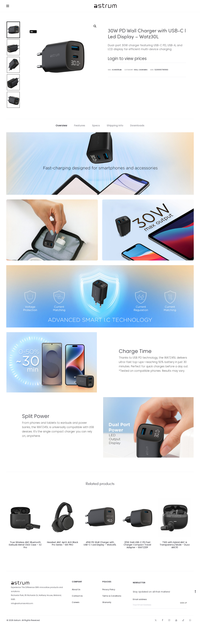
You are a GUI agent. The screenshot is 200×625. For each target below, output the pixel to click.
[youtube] (176, 620)
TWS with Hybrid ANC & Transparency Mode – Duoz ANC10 (175, 545)
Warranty (106, 602)
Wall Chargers (141, 70)
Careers (75, 602)
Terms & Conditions (111, 596)
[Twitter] (156, 620)
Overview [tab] (61, 125)
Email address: (140, 599)
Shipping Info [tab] (115, 125)
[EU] (25, 517)
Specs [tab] (96, 125)
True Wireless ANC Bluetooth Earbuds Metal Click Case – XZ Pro (25, 545)
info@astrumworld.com (22, 603)
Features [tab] (79, 125)
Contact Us (77, 596)
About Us (76, 589)
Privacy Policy (108, 589)
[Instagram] (169, 620)
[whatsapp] (190, 620)
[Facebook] (162, 620)
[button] (95, 26)
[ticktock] (183, 620)
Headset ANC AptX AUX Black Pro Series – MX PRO (62, 543)
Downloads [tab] (137, 125)
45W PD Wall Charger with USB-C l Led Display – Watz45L (100, 543)
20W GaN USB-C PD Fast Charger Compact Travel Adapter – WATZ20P (137, 545)
